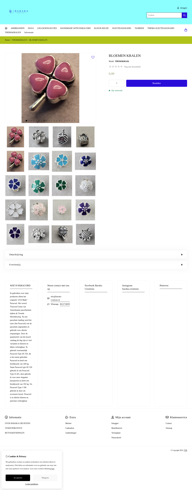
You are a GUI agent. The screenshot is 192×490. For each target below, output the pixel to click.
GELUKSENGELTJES (47, 28)
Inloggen (114, 423)
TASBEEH (139, 28)
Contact (169, 423)
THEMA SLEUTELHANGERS (160, 28)
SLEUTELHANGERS (121, 28)
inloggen (183, 8)
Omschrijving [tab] (16, 254)
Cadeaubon (69, 428)
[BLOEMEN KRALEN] (50, 122)
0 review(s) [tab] (15, 264)
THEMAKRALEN (13, 32)
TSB (185, 450)
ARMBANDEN (17, 28)
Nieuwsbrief (116, 438)
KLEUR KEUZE (101, 28)
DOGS (31, 28)
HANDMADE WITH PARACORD (75, 28)
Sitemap (169, 428)
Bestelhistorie (116, 428)
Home (7, 40)
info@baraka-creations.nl (56, 298)
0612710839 (65, 304)
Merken (68, 423)
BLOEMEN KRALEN (38, 40)
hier (52, 469)
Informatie (29, 32)
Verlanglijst (115, 433)
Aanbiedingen (70, 433)
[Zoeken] (184, 15)
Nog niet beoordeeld (132, 67)
